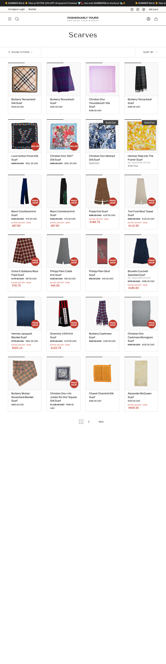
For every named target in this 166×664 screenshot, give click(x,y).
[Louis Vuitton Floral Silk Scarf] (24, 135)
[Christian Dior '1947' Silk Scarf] (63, 135)
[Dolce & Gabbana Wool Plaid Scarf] (24, 251)
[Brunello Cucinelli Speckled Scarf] (141, 251)
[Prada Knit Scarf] (102, 191)
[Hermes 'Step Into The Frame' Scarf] (141, 135)
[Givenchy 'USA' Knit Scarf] (63, 313)
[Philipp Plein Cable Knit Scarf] (63, 251)
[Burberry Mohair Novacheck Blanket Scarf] (24, 373)
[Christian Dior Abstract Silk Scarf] (102, 135)
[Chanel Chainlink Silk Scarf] (102, 373)
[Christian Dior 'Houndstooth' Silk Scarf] (102, 79)
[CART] (156, 19)
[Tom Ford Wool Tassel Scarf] (141, 191)
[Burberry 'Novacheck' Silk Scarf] (24, 79)
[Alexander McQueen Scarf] (141, 373)
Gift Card (153, 9)
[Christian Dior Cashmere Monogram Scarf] (141, 313)
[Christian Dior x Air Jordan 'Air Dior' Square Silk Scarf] (63, 373)
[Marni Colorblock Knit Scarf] (24, 191)
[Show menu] (9, 19)
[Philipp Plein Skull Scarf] (102, 251)
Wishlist (32, 9)
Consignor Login (16, 9)
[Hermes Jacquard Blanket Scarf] (24, 313)
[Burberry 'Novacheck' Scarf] (63, 79)
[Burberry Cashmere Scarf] (102, 313)
